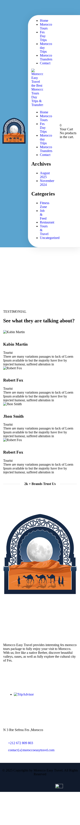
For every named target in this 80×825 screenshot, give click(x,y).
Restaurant (47, 222)
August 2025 (45, 175)
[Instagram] (71, 7)
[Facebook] (57, 7)
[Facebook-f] (8, 603)
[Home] (14, 142)
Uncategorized (50, 238)
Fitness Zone (44, 205)
